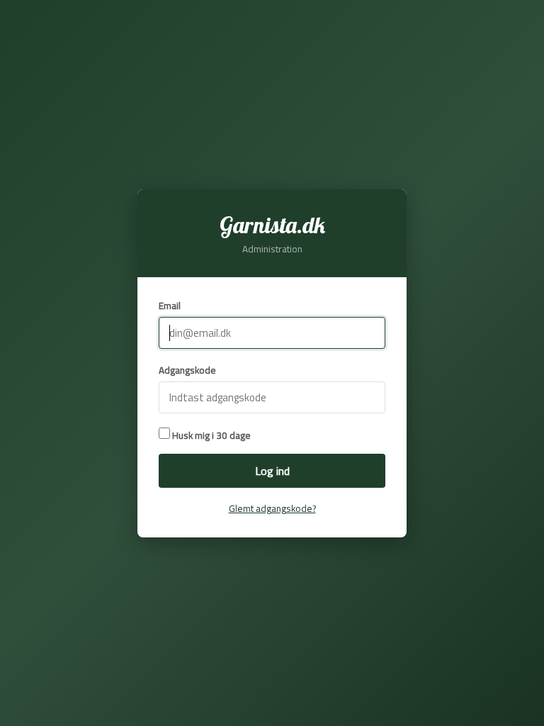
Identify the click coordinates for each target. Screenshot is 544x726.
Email (170, 305)
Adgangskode (187, 370)
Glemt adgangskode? (272, 508)
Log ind (272, 470)
